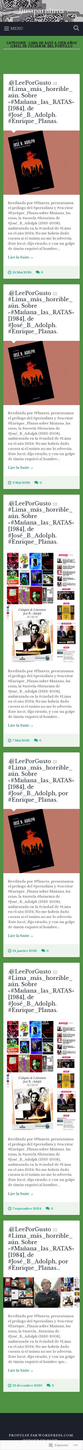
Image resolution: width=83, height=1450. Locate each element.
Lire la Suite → (20, 257)
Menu (16, 28)
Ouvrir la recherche (75, 28)
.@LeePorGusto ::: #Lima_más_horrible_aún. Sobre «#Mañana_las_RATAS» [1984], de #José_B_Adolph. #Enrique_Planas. (41, 102)
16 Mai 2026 (22, 272)
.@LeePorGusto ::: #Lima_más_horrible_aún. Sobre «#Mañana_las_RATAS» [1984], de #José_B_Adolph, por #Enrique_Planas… (41, 1248)
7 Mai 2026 (21, 740)
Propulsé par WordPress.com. (41, 1435)
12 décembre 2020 (27, 1385)
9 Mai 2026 (21, 482)
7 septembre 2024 (27, 1208)
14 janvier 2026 (25, 950)
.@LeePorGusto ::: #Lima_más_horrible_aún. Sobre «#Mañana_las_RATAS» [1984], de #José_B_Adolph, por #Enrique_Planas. (41, 780)
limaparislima (41, 11)
